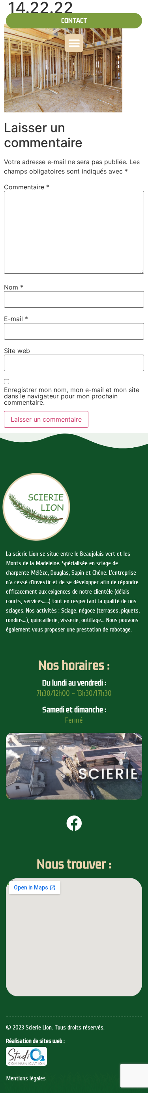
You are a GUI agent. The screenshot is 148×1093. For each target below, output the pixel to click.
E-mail (16, 319)
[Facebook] (74, 823)
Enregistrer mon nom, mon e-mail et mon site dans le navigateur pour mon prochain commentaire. (71, 396)
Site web (17, 351)
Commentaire (26, 187)
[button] (74, 20)
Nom (13, 287)
